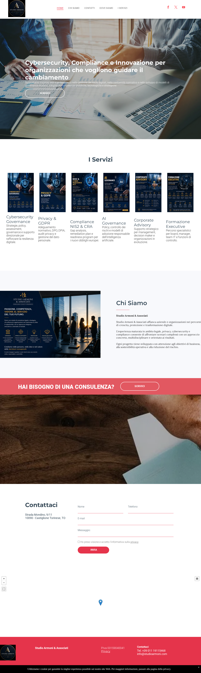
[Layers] (197, 579)
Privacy (105, 651)
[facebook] (168, 7)
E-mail (81, 518)
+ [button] (4, 579)
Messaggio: (84, 530)
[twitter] (176, 7)
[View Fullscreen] (4, 589)
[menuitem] (60, 8)
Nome (81, 506)
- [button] (4, 583)
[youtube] (183, 7)
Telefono (133, 506)
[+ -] (100, 606)
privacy (134, 541)
